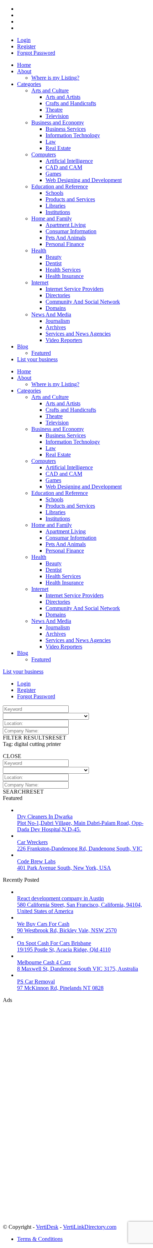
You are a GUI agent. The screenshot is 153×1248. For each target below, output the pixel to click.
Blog (22, 346)
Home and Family (51, 218)
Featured (41, 353)
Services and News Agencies (78, 334)
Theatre (54, 110)
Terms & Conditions (40, 1239)
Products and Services (70, 199)
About (24, 71)
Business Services (66, 129)
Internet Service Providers (75, 289)
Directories (58, 295)
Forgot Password (36, 53)
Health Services (63, 270)
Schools (54, 193)
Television (57, 116)
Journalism (58, 321)
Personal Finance (65, 244)
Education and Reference (59, 186)
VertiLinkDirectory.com (89, 1227)
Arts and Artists (63, 97)
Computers (43, 154)
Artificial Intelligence (69, 161)
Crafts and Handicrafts (71, 103)
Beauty (54, 257)
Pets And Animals (66, 238)
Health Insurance (65, 276)
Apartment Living (66, 225)
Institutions (58, 212)
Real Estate (58, 148)
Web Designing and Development (84, 180)
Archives (56, 327)
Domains (56, 308)
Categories (29, 84)
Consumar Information (71, 231)
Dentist (54, 263)
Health (38, 250)
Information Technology (73, 135)
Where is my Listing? (55, 78)
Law (51, 142)
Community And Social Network (83, 302)
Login (24, 40)
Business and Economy (57, 122)
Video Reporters (64, 340)
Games (53, 174)
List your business (37, 359)
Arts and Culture (50, 90)
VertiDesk (47, 1227)
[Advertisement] (56, 1110)
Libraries (55, 206)
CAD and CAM (64, 167)
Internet (39, 282)
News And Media (51, 314)
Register (26, 46)
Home (24, 65)
